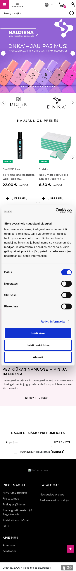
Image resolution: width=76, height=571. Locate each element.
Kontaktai (9, 551)
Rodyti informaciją (53, 321)
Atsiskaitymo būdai (16, 520)
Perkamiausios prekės (54, 500)
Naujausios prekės (52, 494)
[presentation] (3, 102)
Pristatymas (11, 498)
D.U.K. (6, 526)
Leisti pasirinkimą (38, 345)
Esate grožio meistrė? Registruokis (17, 512)
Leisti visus (38, 333)
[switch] (66, 284)
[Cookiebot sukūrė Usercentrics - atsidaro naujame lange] (55, 210)
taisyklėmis (42, 452)
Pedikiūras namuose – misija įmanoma (35, 371)
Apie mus (9, 545)
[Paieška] (72, 13)
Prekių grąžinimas (14, 504)
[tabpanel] (38, 55)
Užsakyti (62, 442)
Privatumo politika (15, 493)
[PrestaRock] (67, 567)
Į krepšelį (20, 198)
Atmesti (38, 357)
